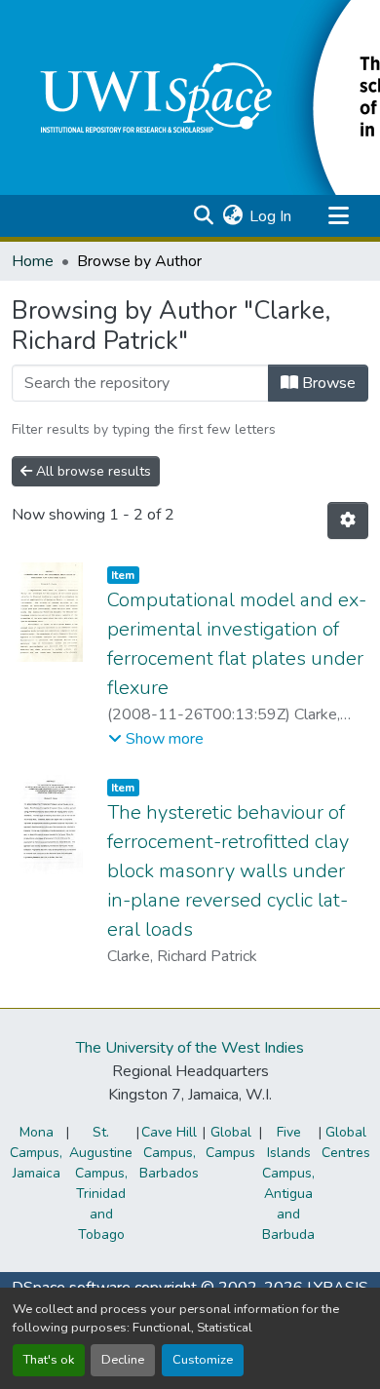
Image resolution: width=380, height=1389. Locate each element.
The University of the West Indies (190, 1048)
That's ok (48, 1360)
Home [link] (33, 261)
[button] (203, 216)
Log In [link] (270, 216)
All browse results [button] (91, 471)
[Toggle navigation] (338, 216)
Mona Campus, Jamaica (36, 1152)
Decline (122, 1360)
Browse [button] (327, 383)
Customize (202, 1360)
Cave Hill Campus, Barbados (169, 1152)
